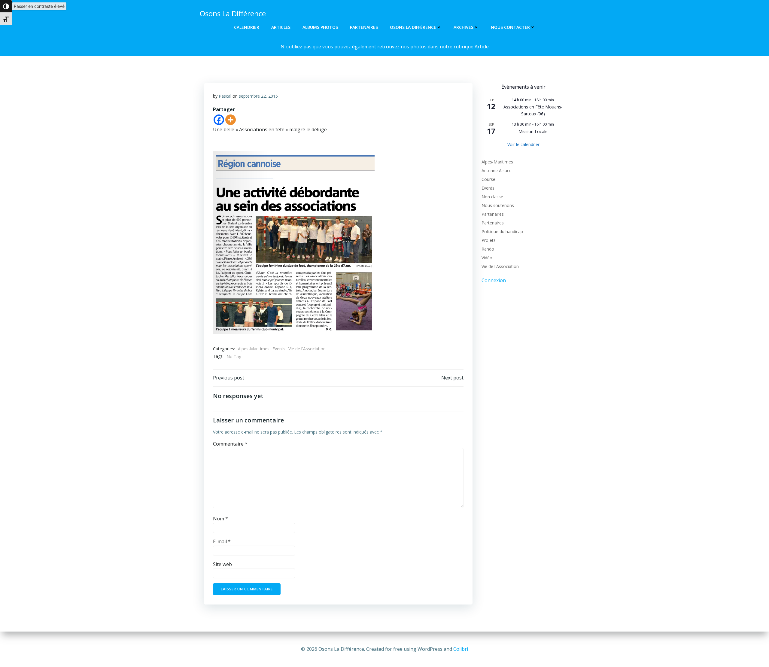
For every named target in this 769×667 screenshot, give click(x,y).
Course (488, 179)
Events (278, 349)
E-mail (222, 541)
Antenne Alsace (497, 170)
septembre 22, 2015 (258, 96)
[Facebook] (219, 119)
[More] (230, 119)
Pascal (225, 96)
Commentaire (230, 443)
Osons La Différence (413, 27)
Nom (220, 518)
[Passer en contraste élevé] (6, 6)
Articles (280, 27)
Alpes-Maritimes (253, 349)
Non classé (492, 196)
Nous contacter (510, 27)
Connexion (494, 280)
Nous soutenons (498, 205)
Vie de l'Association (307, 349)
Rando (488, 249)
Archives (463, 27)
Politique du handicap (502, 231)
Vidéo (487, 257)
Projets (489, 240)
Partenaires (364, 27)
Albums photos (320, 27)
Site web (222, 564)
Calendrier (246, 27)
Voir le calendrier (523, 144)
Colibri (460, 649)
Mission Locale (533, 131)
